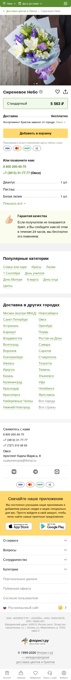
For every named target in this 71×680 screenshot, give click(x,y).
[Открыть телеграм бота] (35, 472)
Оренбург (46, 325)
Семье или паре (15, 267)
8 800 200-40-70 (14, 166)
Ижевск (8, 363)
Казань (8, 376)
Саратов (45, 350)
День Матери (12, 279)
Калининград (12, 382)
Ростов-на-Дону (50, 338)
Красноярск (11, 394)
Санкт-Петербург (15, 319)
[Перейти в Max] (57, 472)
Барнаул (9, 332)
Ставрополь (47, 357)
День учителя (34, 273)
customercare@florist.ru (19, 460)
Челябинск (46, 388)
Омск (42, 319)
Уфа (42, 382)
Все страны (47, 407)
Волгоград (10, 344)
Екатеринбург (13, 357)
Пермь (43, 332)
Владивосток (12, 338)
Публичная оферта (17, 588)
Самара (44, 344)
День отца (50, 279)
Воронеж (9, 350)
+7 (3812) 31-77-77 (16, 172)
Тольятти (45, 363)
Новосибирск (48, 313)
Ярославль (47, 394)
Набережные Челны (18, 401)
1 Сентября (11, 273)
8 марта (32, 279)
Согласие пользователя (20, 598)
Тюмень (44, 369)
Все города (47, 401)
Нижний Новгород (16, 407)
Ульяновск (46, 376)
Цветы (8, 285)
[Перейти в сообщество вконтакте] (14, 472)
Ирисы (36, 267)
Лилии (50, 267)
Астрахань (11, 325)
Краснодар (11, 388)
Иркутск (9, 369)
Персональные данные (20, 579)
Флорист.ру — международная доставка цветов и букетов (35, 657)
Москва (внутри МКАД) (19, 313)
